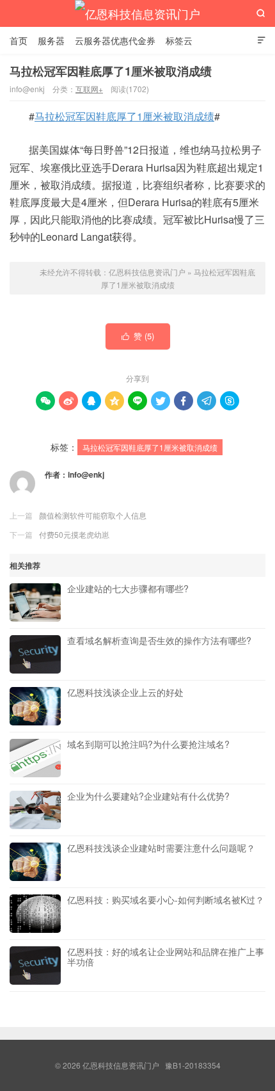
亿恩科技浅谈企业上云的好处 (125, 693)
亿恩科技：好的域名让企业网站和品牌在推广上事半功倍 (165, 957)
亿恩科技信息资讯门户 (137, 13)
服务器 (51, 40)
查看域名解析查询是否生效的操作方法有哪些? (159, 641)
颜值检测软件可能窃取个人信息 (92, 515)
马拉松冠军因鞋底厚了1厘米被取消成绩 (111, 71)
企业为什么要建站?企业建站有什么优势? (148, 796)
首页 (19, 40)
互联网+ (89, 88)
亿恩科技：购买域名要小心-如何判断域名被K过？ (165, 900)
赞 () (138, 336)
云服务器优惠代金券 (115, 40)
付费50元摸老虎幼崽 (74, 534)
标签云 (179, 40)
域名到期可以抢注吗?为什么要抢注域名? (148, 744)
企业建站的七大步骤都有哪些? (128, 589)
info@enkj (86, 474)
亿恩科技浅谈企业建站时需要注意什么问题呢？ (161, 848)
